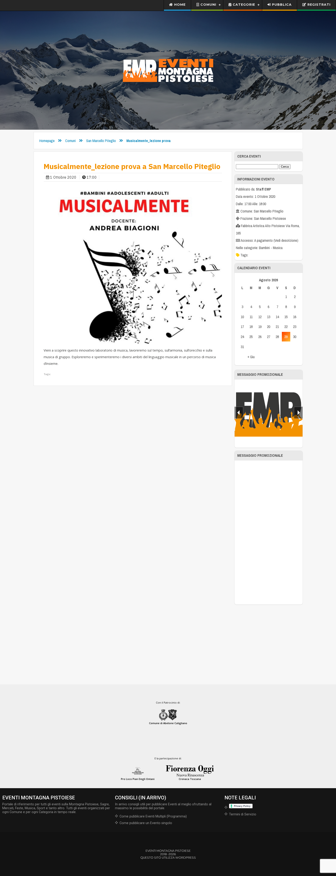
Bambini (264, 247)
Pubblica (281, 5)
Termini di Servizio (242, 814)
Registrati (318, 5)
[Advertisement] (268, 532)
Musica (278, 247)
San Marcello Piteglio (101, 140)
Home (179, 5)
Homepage (47, 140)
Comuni (207, 5)
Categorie (243, 5)
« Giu (251, 356)
